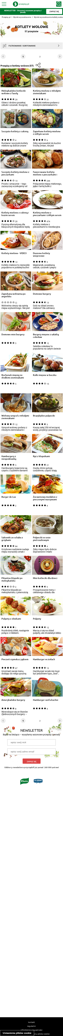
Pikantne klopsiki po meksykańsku (11, 579)
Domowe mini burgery (12, 334)
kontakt (31, 1022)
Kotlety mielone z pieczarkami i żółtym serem (47, 213)
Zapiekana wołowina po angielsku (13, 295)
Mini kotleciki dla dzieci (45, 578)
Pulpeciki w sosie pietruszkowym (42, 538)
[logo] (21, 4)
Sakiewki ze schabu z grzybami (12, 538)
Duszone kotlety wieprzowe (41, 254)
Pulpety (37, 618)
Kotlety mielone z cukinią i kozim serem (15, 213)
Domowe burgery (42, 294)
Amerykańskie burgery (13, 700)
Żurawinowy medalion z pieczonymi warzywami (45, 498)
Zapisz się (31, 761)
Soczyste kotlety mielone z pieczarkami (15, 173)
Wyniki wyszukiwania (22, 17)
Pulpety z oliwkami (11, 618)
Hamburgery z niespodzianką (8, 457)
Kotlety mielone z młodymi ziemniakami (47, 92)
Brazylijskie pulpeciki (44, 415)
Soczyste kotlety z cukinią (14, 131)
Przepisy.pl (6, 17)
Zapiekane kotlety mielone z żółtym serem (47, 132)
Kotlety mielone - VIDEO (14, 253)
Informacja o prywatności (31, 1030)
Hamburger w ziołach (44, 659)
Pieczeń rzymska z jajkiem (14, 659)
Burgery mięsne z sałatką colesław (46, 335)
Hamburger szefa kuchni (45, 700)
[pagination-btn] (60, 56)
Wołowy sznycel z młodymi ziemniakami (15, 417)
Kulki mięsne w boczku (44, 375)
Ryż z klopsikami (41, 456)
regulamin (31, 1026)
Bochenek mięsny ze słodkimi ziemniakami (12, 376)
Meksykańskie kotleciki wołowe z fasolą (13, 92)
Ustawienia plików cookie (17, 1033)
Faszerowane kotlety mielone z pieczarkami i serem (45, 173)
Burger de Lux (8, 497)
